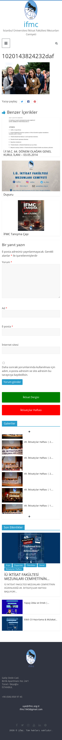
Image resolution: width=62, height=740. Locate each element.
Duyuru (8, 194)
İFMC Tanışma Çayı (16, 234)
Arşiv (8, 565)
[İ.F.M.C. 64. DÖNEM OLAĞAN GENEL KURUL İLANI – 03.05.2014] (31, 119)
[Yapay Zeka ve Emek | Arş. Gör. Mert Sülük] (12, 601)
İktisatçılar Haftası (31, 410)
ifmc (31, 24)
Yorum (7, 262)
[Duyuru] (31, 162)
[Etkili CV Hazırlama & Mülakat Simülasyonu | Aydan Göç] (12, 618)
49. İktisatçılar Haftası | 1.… (38, 484)
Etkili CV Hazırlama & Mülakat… (40, 619)
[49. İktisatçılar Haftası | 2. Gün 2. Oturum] (12, 452)
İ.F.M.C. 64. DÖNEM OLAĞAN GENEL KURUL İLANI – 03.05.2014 (27, 153)
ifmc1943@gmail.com (31, 709)
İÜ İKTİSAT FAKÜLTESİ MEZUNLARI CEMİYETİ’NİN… (26, 576)
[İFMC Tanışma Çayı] (31, 202)
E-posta (7, 326)
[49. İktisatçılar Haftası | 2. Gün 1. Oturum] (12, 468)
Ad (4, 308)
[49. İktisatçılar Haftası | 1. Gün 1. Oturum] (12, 500)
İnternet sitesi (10, 344)
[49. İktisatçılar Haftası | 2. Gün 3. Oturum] (12, 436)
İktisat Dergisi (31, 397)
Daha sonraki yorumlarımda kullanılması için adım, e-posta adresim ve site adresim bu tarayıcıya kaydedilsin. (28, 371)
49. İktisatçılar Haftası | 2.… (38, 436)
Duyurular (18, 565)
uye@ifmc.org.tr (31, 706)
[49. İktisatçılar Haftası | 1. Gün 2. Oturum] (12, 484)
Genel (42, 565)
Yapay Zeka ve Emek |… (36, 602)
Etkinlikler (31, 565)
